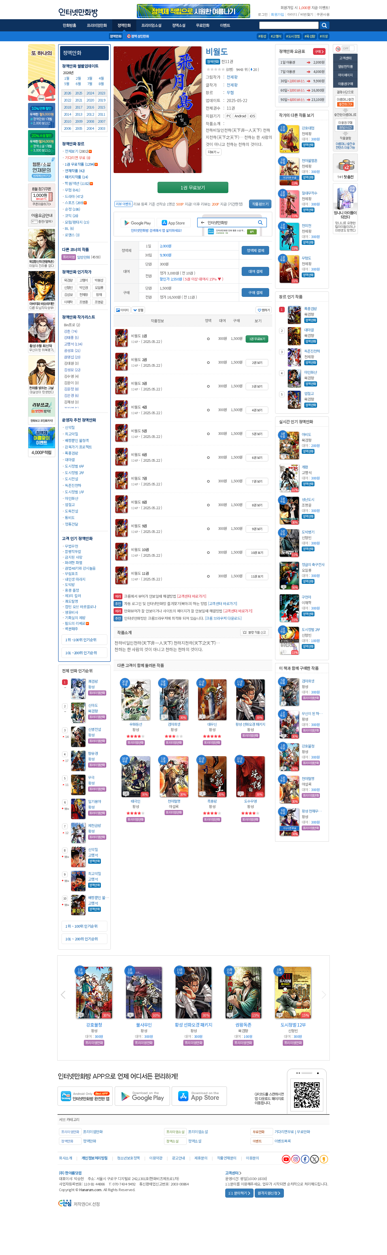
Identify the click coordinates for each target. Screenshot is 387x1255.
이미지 (124, 310)
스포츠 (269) (74, 202)
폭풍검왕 (71, 453)
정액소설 (194, 1141)
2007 (101, 121)
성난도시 (308, 499)
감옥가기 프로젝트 (78, 447)
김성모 (68, 294)
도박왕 (70, 584)
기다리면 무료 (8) (77, 157)
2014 (67, 114)
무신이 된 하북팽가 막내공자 (313, 713)
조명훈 (83, 301)
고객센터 (345, 57)
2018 (67, 107)
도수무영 (250, 801)
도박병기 (308, 532)
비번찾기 (306, 14)
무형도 (306, 258)
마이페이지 (345, 74)
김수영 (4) (71, 376)
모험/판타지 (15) (77, 222)
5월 (67, 83)
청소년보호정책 (128, 1158)
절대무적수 (309, 193)
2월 (79, 78)
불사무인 (144, 1024)
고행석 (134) (73, 344)
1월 (67, 78)
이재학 (68, 301)
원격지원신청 (267, 1193)
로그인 (263, 14)
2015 (101, 107)
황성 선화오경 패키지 (250, 724)
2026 (67, 93)
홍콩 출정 (72, 590)
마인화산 (71, 498)
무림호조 (71, 573)
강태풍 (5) (71, 337)
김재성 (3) (71, 402)
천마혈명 (174, 801)
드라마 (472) (74, 196)
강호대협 (308, 128)
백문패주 (71, 628)
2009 (78, 121)
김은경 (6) (71, 395)
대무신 (212, 724)
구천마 (306, 597)
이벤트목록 (283, 1141)
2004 (90, 128)
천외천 (306, 225)
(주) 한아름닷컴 (70, 1173)
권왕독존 (243, 1024)
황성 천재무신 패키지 (313, 811)
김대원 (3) (71, 363)
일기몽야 (94, 801)
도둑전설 (71, 511)
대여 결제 (255, 271)
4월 (102, 78)
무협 (230, 92)
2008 (90, 121)
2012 (90, 114)
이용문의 (252, 1158)
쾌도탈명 (71, 601)
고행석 (83, 280)
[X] (314, 1159)
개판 (305, 467)
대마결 (70, 459)
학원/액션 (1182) (77, 183)
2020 (90, 100)
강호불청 (308, 746)
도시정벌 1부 (74, 491)
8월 (102, 83)
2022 (67, 100)
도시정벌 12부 (293, 1024)
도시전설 (71, 478)
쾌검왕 (93, 681)
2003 (101, 128)
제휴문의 (200, 1158)
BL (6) (69, 228)
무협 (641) (72, 190)
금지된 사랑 (73, 557)
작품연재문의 (227, 1158)
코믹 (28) (71, 215)
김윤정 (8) (71, 389)
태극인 (135, 801)
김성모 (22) (72, 369)
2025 (78, 93)
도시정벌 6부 (74, 466)
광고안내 (178, 1158)
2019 (101, 100)
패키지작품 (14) (76, 177)
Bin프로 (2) (72, 324)
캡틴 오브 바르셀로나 (80, 606)
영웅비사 (71, 612)
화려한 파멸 (73, 562)
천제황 (83, 294)
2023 (101, 93)
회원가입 (277, 14)
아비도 (306, 434)
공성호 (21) (72, 350)
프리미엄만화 (93, 1131)
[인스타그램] (295, 1159)
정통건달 (71, 524)
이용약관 (155, 1158)
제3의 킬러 (73, 595)
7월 (90, 83)
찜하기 (265, 310)
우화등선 (135, 724)
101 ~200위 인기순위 (81, 652)
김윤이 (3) (71, 382)
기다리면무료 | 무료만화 (292, 1131)
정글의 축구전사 (313, 564)
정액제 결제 (255, 250)
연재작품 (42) (75, 170)
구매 (318, 51)
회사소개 (65, 1158)
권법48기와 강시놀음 (80, 568)
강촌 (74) (70, 331)
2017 (78, 107)
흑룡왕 (212, 801)
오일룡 (99, 287)
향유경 (93, 753)
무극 (91, 777)
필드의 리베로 (75, 623)
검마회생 (174, 724)
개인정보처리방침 (95, 1158)
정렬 (140, 310)
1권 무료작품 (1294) (79, 164)
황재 (99, 294)
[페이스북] (305, 1159)
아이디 (292, 14)
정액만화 (72, 52)
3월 (90, 78)
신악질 (70, 427)
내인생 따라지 (75, 579)
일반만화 (76, 257)
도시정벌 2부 (74, 472)
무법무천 (71, 546)
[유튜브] (286, 1159)
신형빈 (68, 287)
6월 (79, 83)
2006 (67, 128)
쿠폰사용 (322, 14)
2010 (67, 121)
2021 (78, 100)
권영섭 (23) (72, 357)
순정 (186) (72, 209)
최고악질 (71, 434)
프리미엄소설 (198, 1131)
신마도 (93, 705)
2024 (90, 93)
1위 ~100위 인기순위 (80, 639)
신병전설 (94, 729)
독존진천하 (73, 485)
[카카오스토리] (324, 1159)
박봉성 (99, 280)
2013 (78, 114)
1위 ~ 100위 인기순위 (81, 926)
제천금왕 (94, 825)
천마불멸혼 (309, 160)
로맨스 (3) (72, 234)
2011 (101, 114)
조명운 (99, 301)
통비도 (70, 517)
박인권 (83, 287)
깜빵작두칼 (73, 551)
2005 (78, 128)
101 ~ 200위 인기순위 (81, 938)
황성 (91, 687)
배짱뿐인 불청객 (77, 440)
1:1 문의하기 (237, 1193)
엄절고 (70, 504)
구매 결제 (255, 292)
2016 (90, 107)
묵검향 (68, 280)
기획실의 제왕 (75, 617)
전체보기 (71, 151)
